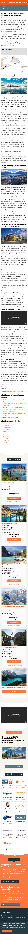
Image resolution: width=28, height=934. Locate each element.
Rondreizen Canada (8, 424)
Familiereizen (6, 444)
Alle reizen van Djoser (14, 584)
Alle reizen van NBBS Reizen (14, 501)
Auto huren (6, 437)
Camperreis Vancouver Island (9, 647)
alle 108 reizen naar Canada (10, 417)
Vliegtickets (6, 425)
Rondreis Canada (6, 565)
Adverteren (3, 917)
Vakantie (5, 431)
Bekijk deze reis (14, 498)
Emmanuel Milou (11, 391)
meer (4, 787)
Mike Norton (20, 391)
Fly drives (5, 433)
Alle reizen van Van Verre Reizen (14, 543)
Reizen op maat (7, 429)
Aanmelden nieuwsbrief (10, 882)
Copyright (3, 919)
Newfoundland (7, 189)
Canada (11, 28)
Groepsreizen (6, 435)
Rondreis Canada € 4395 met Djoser (12, 407)
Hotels (4, 446)
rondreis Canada (20, 51)
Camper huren (6, 427)
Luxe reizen (6, 438)
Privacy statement (10, 919)
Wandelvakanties (7, 448)
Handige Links (10, 917)
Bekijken (14, 691)
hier (25, 306)
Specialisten (6, 442)
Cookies (24, 919)
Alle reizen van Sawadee (14, 625)
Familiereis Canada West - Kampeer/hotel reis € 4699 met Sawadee (14, 410)
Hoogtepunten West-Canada (9, 523)
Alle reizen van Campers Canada (14, 665)
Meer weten (22, 927)
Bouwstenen (6, 440)
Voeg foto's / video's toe (14, 732)
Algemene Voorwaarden (20, 917)
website (10, 787)
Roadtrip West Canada (8, 482)
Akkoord (6, 931)
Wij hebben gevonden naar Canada (13, 687)
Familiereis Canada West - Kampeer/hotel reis (13, 606)
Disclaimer (18, 919)
